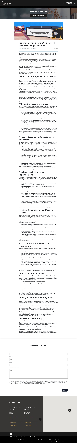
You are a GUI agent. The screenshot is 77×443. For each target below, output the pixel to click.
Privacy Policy (37, 436)
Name (10, 351)
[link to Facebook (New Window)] (11, 434)
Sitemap (25, 436)
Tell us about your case (14, 367)
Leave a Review (13, 425)
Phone (10, 356)
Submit (64, 390)
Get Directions (13, 422)
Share (56, 48)
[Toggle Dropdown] (20, 7)
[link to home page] (6, 3)
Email (10, 362)
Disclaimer (31, 436)
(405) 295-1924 (14, 417)
